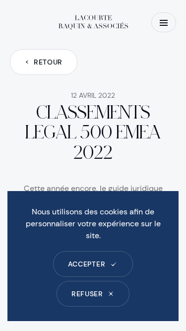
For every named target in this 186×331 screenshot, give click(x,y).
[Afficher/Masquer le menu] (163, 22)
